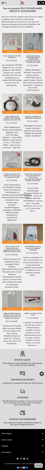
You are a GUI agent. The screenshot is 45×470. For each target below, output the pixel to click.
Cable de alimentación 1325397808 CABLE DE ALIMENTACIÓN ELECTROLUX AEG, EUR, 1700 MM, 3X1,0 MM (33, 59)
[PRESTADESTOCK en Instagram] (27, 459)
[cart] (43, 3)
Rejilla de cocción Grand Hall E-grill (33, 314)
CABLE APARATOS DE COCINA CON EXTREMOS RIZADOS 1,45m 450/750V (12, 118)
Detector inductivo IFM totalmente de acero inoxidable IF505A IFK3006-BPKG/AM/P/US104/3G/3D (12, 249)
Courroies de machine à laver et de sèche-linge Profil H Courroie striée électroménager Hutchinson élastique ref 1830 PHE (33, 177)
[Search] (39, 3)
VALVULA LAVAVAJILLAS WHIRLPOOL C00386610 (33, 117)
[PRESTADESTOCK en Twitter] (18, 459)
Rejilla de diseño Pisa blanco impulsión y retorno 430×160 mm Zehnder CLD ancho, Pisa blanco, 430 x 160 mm (12, 316)
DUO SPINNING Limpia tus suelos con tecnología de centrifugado (33, 248)
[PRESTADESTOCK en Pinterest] (24, 459)
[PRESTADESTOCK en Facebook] (21, 459)
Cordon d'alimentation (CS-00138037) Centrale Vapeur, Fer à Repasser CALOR (12, 175)
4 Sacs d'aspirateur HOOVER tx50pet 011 (12, 56)
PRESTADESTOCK (15, 463)
